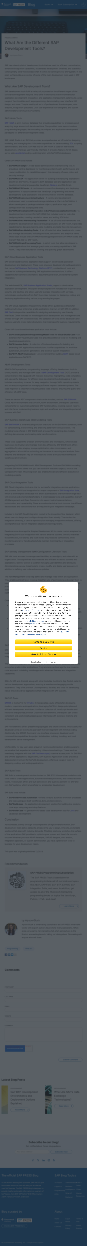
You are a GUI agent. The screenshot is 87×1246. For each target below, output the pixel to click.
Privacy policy (50, 662)
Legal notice (36, 662)
